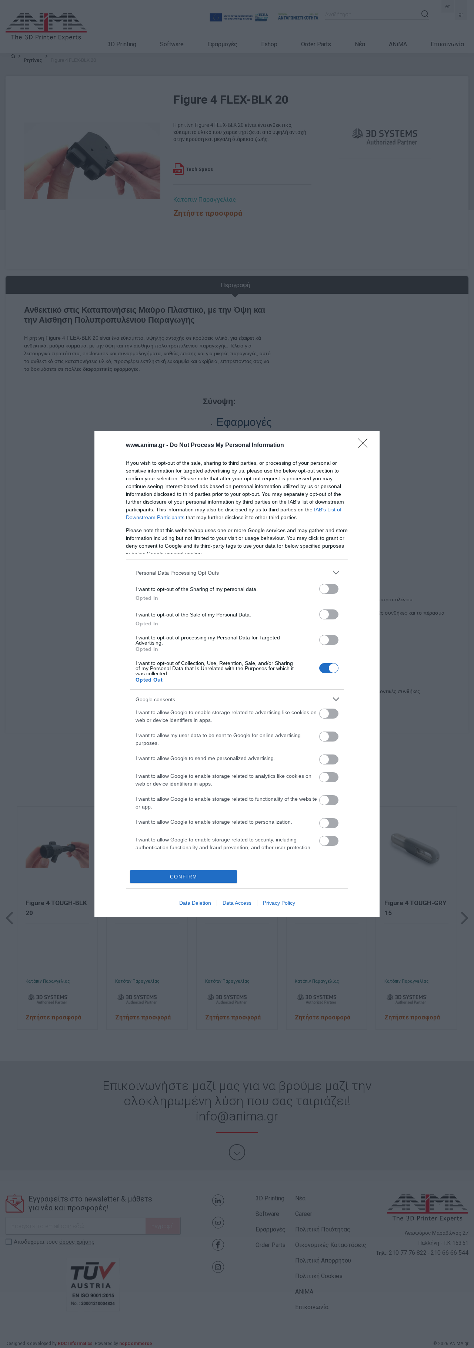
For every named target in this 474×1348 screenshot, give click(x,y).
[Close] (365, 445)
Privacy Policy (279, 903)
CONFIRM (183, 877)
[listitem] (237, 572)
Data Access (237, 903)
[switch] (328, 589)
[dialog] (237, 674)
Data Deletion (195, 903)
